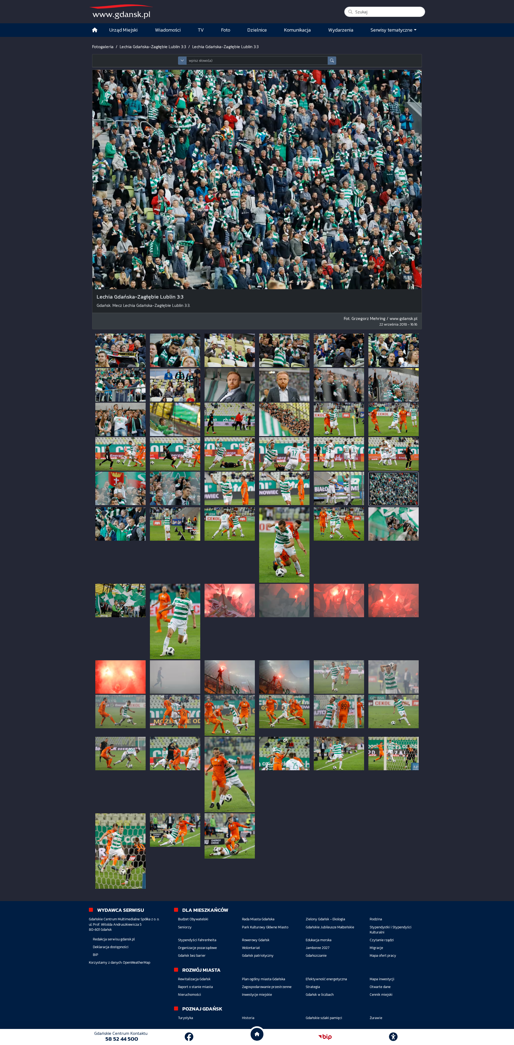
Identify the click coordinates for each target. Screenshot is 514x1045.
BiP (95, 954)
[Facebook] (189, 1037)
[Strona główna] (95, 30)
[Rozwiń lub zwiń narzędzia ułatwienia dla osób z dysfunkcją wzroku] (393, 1037)
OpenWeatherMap (136, 962)
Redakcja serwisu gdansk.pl (114, 939)
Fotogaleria (103, 46)
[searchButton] (332, 60)
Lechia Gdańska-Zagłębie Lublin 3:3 (153, 46)
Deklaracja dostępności (110, 946)
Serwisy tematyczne (392, 29)
